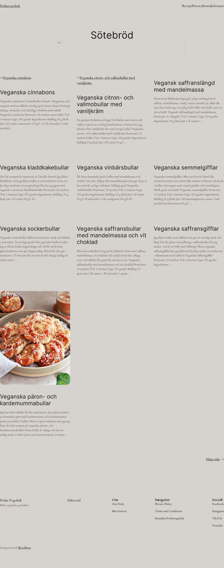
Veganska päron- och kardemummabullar (28, 400)
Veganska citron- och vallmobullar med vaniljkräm (105, 104)
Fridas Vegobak (11, 500)
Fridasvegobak (10, 6)
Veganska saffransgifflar (186, 228)
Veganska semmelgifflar (186, 167)
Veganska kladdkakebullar (34, 167)
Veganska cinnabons (27, 92)
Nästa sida (215, 459)
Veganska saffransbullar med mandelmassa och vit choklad (111, 235)
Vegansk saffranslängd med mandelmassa (184, 86)
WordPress (24, 548)
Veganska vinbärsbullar (108, 167)
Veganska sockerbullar (30, 228)
